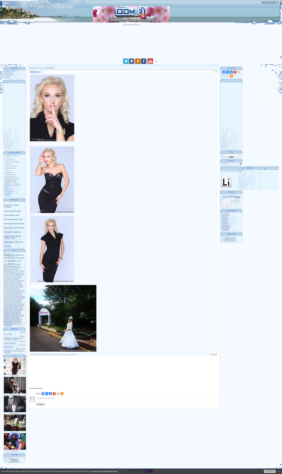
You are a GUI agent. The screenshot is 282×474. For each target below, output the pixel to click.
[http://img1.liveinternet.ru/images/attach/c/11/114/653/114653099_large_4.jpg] (63, 285)
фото (11, 263)
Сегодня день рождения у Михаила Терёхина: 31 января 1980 (14, 338)
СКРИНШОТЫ (9, 174)
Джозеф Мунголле (15, 280)
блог (12, 271)
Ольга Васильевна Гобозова (12, 293)
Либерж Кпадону (9, 268)
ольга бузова (9, 273)
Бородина (7, 246)
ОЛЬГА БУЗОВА (9, 181)
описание (17, 274)
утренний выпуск (19, 271)
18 (234, 203)
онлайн (7, 258)
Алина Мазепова (8, 291)
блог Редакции (8, 325)
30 (228, 206)
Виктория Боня (8, 269)
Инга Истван (12, 324)
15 (226, 203)
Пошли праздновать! (10, 343)
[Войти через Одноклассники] (62, 393)
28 (223, 206)
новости (18, 277)
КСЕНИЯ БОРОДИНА (11, 178)
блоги (5, 306)
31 (231, 206)
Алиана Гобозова (19, 291)
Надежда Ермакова (15, 302)
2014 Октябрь (226, 228)
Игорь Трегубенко (9, 279)
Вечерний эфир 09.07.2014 (13, 219)
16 (228, 203)
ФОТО (7, 170)
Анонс (23, 274)
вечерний (21, 305)
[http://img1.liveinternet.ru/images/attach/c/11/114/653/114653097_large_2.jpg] (52, 147)
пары (14, 300)
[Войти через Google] (58, 393)
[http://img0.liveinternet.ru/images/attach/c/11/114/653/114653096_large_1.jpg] (52, 75)
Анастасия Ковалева (14, 297)
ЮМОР (7, 195)
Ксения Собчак (17, 284)
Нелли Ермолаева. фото (12, 232)
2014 (13, 258)
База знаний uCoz (230, 240)
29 (226, 206)
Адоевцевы (7, 290)
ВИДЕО (7, 164)
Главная (125, 24)
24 (231, 204)
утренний (10, 307)
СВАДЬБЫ (8, 193)
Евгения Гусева (15, 290)
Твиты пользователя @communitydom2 (232, 170)
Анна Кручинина (9, 274)
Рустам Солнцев (14, 276)
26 (236, 204)
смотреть (18, 255)
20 (239, 203)
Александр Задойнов (15, 282)
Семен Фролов (17, 320)
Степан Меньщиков (13, 288)
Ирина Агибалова (13, 305)
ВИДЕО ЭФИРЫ (9, 166)
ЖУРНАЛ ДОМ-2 (10, 176)
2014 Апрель (225, 218)
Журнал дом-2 (15, 266)
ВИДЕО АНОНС (9, 168)
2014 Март (225, 216)
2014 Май (224, 220)
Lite (16, 312)
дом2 (17, 321)
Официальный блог (230, 238)
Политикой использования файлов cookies (104, 471)
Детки (10, 308)
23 (228, 204)
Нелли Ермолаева (11, 270)
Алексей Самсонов (15, 314)
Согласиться (270, 471)
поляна (21, 299)
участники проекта (13, 322)
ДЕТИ (7, 187)
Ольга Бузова (8, 334)
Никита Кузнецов (14, 299)
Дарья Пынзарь (14, 317)
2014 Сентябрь (226, 226)
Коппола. (19, 301)
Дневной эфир (8, 284)
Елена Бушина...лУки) (11, 215)
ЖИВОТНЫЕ (9, 191)
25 (234, 204)
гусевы (12, 318)
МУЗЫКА (7, 189)
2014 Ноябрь (225, 230)
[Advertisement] (66, 40)
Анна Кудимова (18, 307)
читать (9, 296)
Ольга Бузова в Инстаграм (13, 242)
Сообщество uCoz (230, 239)
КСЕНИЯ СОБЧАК (10, 183)
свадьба (17, 287)
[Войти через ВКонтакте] (46, 393)
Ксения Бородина (15, 394)
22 (226, 204)
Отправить (40, 404)
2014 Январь (225, 213)
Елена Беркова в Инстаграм (14, 223)
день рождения (19, 272)
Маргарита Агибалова (13, 309)
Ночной (17, 294)
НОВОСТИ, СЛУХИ (10, 155)
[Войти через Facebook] (50, 393)
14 (223, 203)
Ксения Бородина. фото (12, 211)
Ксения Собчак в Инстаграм (14, 228)
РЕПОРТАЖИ (9, 160)
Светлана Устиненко (14, 316)
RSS (277, 3)
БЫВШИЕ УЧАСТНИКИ (11, 185)
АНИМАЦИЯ (8, 172)
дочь (20, 267)
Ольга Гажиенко (8, 300)
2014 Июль (225, 223)
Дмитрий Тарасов (9, 304)
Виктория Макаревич (10, 321)
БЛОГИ (7, 157)
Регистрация (132, 24)
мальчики (15, 308)
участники (12, 312)
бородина (6, 276)
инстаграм (13, 277)
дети (16, 304)
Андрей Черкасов (9, 295)
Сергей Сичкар (8, 320)
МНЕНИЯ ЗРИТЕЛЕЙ (11, 162)
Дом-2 (9, 254)
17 (231, 203)
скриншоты (19, 324)
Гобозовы (11, 287)
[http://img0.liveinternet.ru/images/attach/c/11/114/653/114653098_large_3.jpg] (52, 216)
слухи (22, 290)
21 (223, 204)
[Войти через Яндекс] (54, 393)
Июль (40, 68)
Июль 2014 (231, 195)
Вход (138, 24)
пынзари (6, 308)
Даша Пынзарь (8, 347)
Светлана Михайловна (10, 285)
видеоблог (7, 318)
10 (44, 68)
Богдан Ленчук (18, 318)
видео (11, 260)
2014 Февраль (226, 215)
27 (239, 204)
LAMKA (58, 354)
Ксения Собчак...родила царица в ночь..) (12, 237)
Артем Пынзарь (15, 296)
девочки (6, 302)
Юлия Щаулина (12, 310)
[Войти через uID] (43, 393)
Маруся (17, 267)
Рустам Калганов (13, 313)
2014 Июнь (225, 221)
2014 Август (225, 225)
